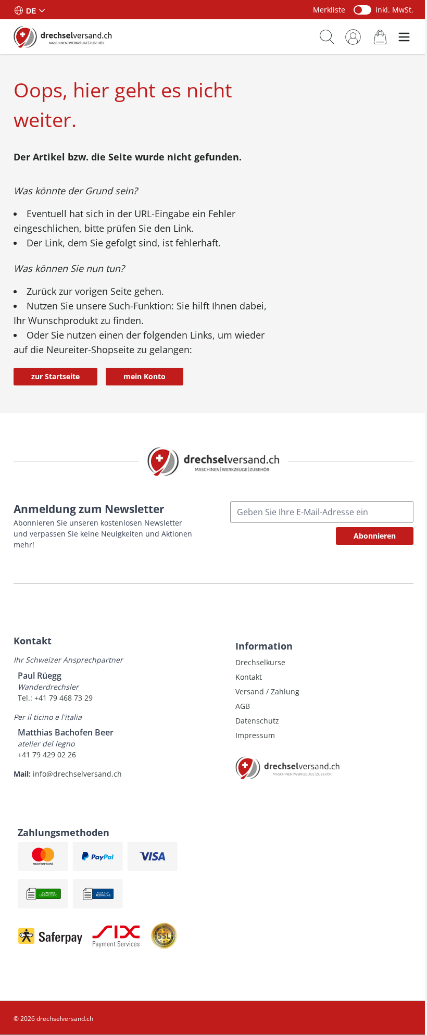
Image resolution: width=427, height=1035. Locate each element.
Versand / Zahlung (267, 691)
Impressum (255, 735)
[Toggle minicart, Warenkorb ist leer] (380, 37)
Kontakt (248, 677)
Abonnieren (375, 536)
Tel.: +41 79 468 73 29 (55, 698)
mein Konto (144, 376)
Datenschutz (257, 721)
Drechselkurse (260, 662)
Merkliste (329, 10)
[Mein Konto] (353, 37)
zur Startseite (55, 376)
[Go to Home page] (63, 36)
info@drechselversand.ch (77, 774)
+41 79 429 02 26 (47, 754)
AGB (242, 706)
